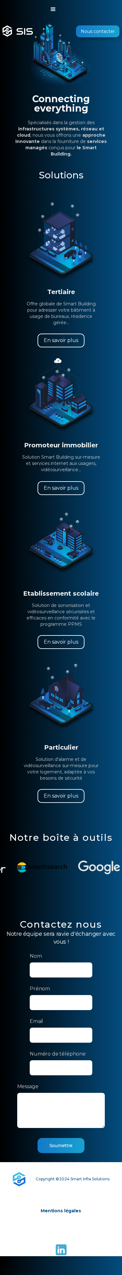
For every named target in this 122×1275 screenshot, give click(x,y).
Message (27, 1086)
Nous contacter (98, 31)
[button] (61, 9)
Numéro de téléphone (58, 1054)
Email (36, 1021)
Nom (36, 956)
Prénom (40, 989)
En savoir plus (61, 340)
